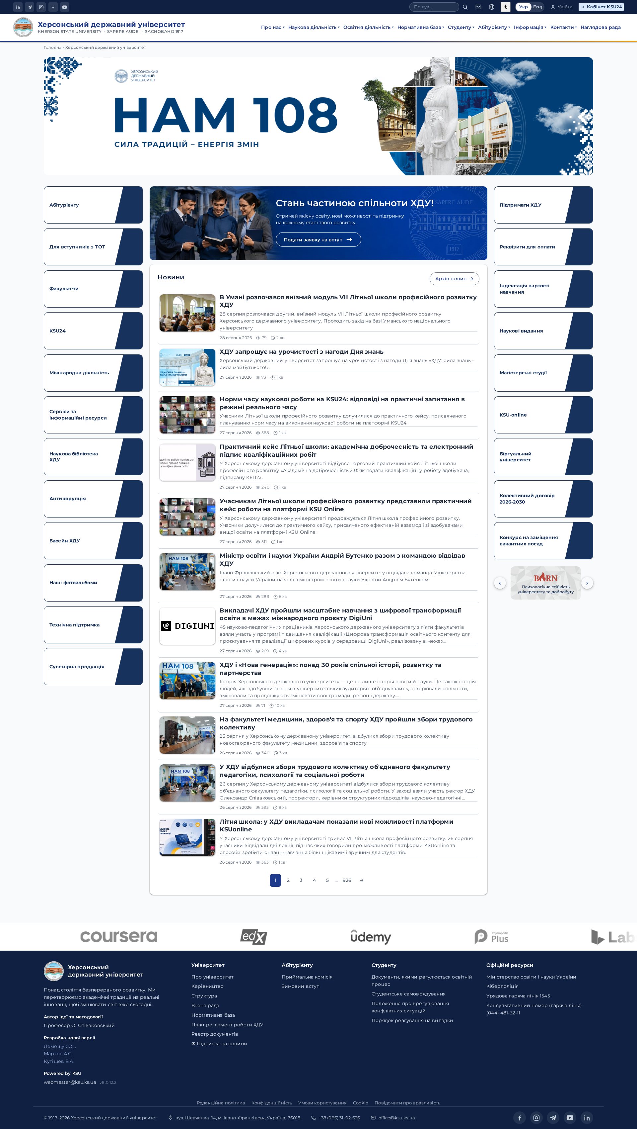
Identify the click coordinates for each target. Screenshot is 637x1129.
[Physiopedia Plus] (471, 937)
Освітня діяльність (367, 27)
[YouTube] (64, 7)
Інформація (528, 27)
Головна (52, 47)
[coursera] (98, 937)
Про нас (271, 27)
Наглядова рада (601, 27)
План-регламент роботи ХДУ (227, 1025)
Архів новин (451, 279)
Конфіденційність (271, 1102)
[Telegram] (29, 7)
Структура (204, 996)
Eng (537, 6)
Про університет (212, 977)
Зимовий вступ (301, 986)
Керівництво (207, 986)
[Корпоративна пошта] (478, 7)
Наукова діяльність (312, 27)
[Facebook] (53, 7)
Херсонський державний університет (114, 1117)
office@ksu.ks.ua (397, 1117)
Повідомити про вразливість (407, 1102)
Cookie (360, 1102)
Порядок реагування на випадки (412, 1020)
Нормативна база (419, 27)
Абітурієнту (492, 27)
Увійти (565, 6)
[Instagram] (41, 7)
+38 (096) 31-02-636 (339, 1117)
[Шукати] (465, 7)
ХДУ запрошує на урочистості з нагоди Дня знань (302, 351)
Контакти (562, 27)
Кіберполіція (502, 986)
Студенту (459, 27)
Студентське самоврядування (409, 994)
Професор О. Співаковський (79, 1025)
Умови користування (322, 1102)
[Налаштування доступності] (506, 7)
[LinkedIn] (18, 7)
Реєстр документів (214, 1034)
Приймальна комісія (307, 977)
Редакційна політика (221, 1102)
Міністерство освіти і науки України (531, 977)
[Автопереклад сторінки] (491, 7)
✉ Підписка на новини (219, 1044)
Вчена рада (205, 1005)
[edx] (233, 937)
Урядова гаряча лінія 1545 (518, 996)
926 (347, 880)
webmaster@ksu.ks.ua (70, 1082)
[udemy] (350, 937)
